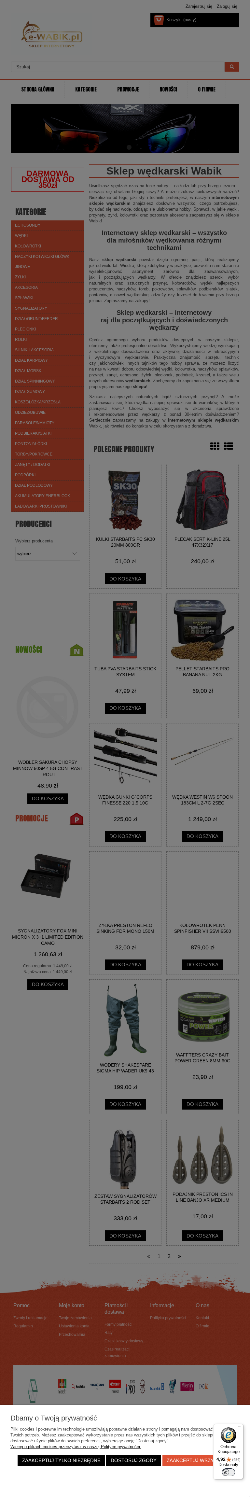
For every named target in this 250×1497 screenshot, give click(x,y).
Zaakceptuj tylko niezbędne (61, 1460)
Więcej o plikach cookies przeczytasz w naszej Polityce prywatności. (75, 1446)
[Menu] (239, 1428)
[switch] (228, 1472)
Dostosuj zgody (134, 1460)
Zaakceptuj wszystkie (197, 1460)
